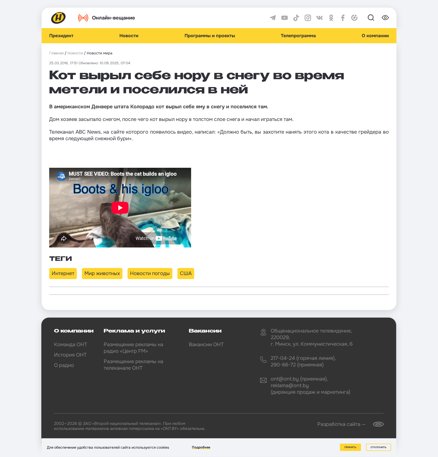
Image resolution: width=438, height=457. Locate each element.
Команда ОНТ (70, 344)
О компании (375, 35)
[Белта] (375, 424)
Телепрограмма (298, 35)
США (186, 273)
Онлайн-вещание (113, 18)
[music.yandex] (354, 18)
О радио (64, 365)
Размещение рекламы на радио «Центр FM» (133, 347)
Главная (56, 53)
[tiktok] (296, 18)
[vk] (319, 18)
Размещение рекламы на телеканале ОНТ (133, 364)
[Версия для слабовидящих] (385, 17)
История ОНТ (70, 355)
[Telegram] (273, 18)
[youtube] (284, 18)
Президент (61, 35)
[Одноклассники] (331, 18)
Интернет (63, 273)
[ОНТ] (58, 17)
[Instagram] (308, 18)
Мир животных (102, 273)
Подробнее (201, 447)
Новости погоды (150, 273)
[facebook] (343, 18)
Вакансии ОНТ (206, 344)
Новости (128, 35)
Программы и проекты (210, 35)
